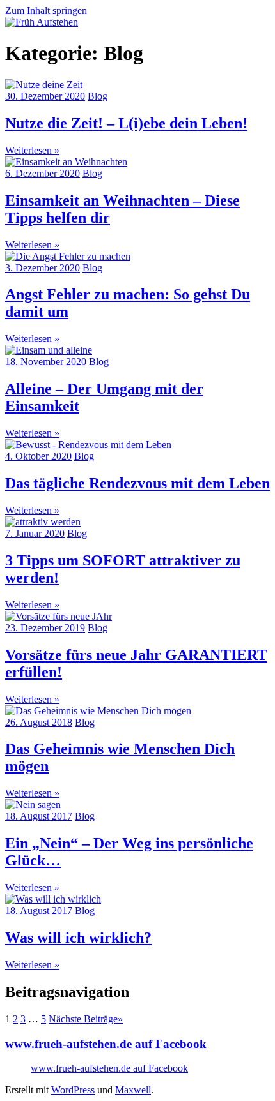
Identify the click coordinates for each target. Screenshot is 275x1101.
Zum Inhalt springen (46, 10)
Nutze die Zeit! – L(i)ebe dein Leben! (126, 123)
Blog (97, 96)
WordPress (73, 1089)
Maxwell (133, 1089)
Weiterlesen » (32, 150)
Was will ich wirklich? (78, 937)
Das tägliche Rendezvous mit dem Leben (137, 483)
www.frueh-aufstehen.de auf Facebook (106, 1044)
